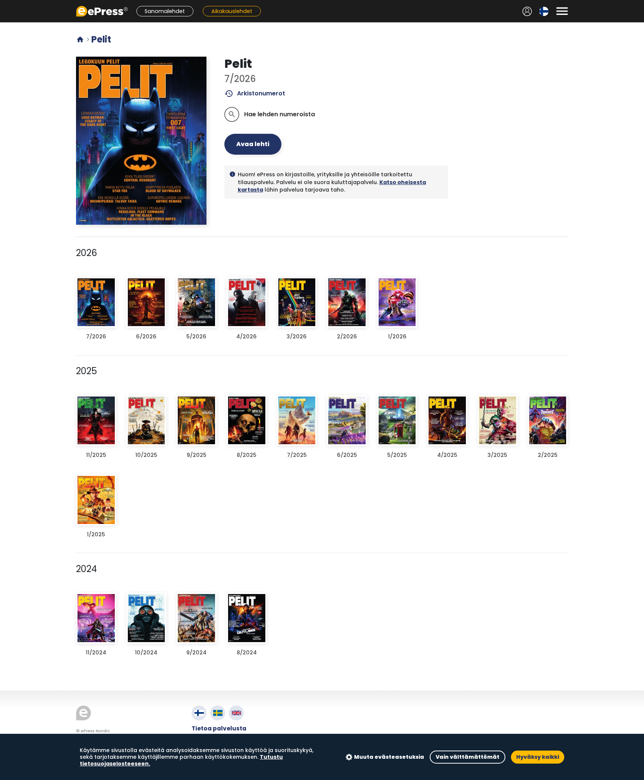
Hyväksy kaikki (537, 757)
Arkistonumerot (254, 93)
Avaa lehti (252, 144)
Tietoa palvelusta (219, 728)
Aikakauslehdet (231, 11)
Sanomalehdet (165, 11)
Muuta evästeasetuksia (389, 757)
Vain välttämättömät (467, 757)
